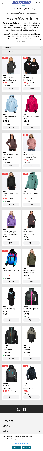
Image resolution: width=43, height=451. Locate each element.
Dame (22, 13)
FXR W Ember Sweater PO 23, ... (30, 156)
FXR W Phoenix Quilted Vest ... (29, 233)
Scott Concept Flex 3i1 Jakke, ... (31, 310)
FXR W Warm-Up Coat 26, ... (9, 310)
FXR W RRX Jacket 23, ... (11, 271)
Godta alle (26, 447)
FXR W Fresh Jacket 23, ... (31, 194)
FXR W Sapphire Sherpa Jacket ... (30, 271)
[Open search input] (37, 3)
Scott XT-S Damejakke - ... (8, 387)
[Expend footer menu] (40, 426)
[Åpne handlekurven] (40, 3)
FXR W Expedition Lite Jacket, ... (11, 194)
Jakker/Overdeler (31, 13)
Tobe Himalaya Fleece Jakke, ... (29, 387)
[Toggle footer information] (40, 421)
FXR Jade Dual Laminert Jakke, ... (9, 78)
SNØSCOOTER (15, 13)
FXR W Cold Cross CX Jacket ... (11, 117)
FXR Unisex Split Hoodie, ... (29, 78)
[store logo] (21, 3)
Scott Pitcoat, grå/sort (29, 348)
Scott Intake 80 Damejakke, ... (9, 348)
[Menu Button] (2, 3)
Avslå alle (16, 447)
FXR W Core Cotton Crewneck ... (10, 156)
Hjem (8, 13)
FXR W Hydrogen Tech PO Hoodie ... (10, 233)
